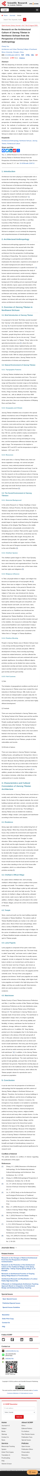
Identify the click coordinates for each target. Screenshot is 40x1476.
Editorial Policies (27, 1428)
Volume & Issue (7, 1463)
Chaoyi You (5, 46)
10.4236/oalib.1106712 (12, 55)
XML (32, 55)
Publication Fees (27, 1437)
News (3, 1440)
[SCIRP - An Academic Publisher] (14, 3)
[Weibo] (31, 1339)
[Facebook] (12, 1339)
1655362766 (9, 1358)
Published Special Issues (11, 1303)
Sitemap (4, 1434)
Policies (25, 1443)
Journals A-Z (6, 1425)
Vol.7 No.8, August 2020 (30, 25)
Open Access (26, 1446)
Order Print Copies (8, 1452)
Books (4, 1431)
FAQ (3, 1326)
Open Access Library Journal (11, 25)
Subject (4, 1428)
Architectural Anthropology (10, 140)
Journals (12, 15)
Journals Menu (8, 1248)
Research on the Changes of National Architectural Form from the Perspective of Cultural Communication (19, 1259)
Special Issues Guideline (11, 1307)
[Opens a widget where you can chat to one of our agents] (32, 1472)
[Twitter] (3, 1339)
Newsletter (5, 1315)
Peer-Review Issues (28, 1434)
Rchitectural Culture (13, 143)
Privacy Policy (26, 1458)
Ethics (23, 1425)
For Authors (25, 1431)
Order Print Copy (8, 1318)
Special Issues (26, 1440)
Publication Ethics (27, 1449)
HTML (28, 55)
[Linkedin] (21, 1339)
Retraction (25, 1455)
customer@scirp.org (11, 1351)
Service (5, 1443)
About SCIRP (27, 1422)
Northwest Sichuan (25, 140)
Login (4, 10)
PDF (22, 55)
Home (6, 15)
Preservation (26, 1452)
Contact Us (6, 1322)
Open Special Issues (10, 1299)
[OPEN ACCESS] (33, 3)
